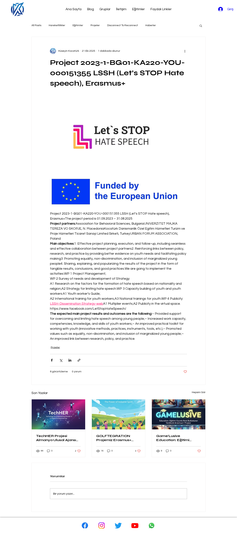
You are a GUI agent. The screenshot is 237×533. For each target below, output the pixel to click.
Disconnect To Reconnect (122, 25)
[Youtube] (135, 525)
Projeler (95, 25)
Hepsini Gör (199, 392)
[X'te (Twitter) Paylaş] (61, 360)
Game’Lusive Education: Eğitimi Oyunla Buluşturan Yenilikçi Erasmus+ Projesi (173, 438)
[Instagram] (101, 525)
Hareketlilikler (57, 25)
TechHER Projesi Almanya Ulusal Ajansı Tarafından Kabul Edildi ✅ (57, 438)
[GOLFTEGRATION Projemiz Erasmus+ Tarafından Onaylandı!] (118, 414)
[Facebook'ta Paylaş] (52, 360)
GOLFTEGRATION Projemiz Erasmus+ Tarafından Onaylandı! (116, 438)
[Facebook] (85, 525)
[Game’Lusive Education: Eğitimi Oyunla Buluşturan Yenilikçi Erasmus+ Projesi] (178, 414)
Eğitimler (78, 25)
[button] (201, 25)
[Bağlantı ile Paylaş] (79, 360)
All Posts (36, 25)
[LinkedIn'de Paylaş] (70, 360)
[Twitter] (118, 525)
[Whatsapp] (151, 525)
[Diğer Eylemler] (185, 51)
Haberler (150, 25)
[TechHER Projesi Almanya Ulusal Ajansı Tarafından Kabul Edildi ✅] (58, 414)
